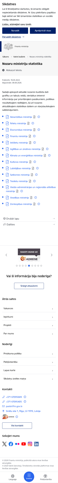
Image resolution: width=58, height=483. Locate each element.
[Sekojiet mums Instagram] (30, 444)
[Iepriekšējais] (6, 255)
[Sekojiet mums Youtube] (23, 444)
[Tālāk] (52, 255)
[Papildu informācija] (39, 117)
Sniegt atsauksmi (29, 285)
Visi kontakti (17, 425)
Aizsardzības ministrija (21, 117)
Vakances (8, 308)
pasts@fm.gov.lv (14, 406)
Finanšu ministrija (19, 136)
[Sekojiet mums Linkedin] (36, 444)
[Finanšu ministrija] (28, 50)
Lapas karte (9, 370)
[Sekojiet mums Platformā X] (4, 444)
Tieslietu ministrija (19, 181)
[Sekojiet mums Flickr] (17, 444)
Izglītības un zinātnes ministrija (25, 149)
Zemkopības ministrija (21, 204)
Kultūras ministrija (19, 162)
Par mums (9, 333)
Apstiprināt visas (43, 30)
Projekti (7, 325)
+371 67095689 (14, 397)
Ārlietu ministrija (18, 123)
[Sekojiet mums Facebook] (11, 444)
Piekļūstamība (10, 361)
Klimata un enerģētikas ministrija (26, 155)
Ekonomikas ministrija (21, 129)
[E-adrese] (8, 416)
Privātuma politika (12, 353)
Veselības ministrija (19, 197)
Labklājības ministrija (20, 168)
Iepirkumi (8, 316)
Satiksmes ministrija (20, 174)
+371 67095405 (14, 401)
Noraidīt (15, 30)
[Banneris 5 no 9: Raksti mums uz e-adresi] (29, 255)
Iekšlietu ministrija (19, 142)
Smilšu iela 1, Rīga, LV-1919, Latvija (23, 411)
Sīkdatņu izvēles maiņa (15, 378)
